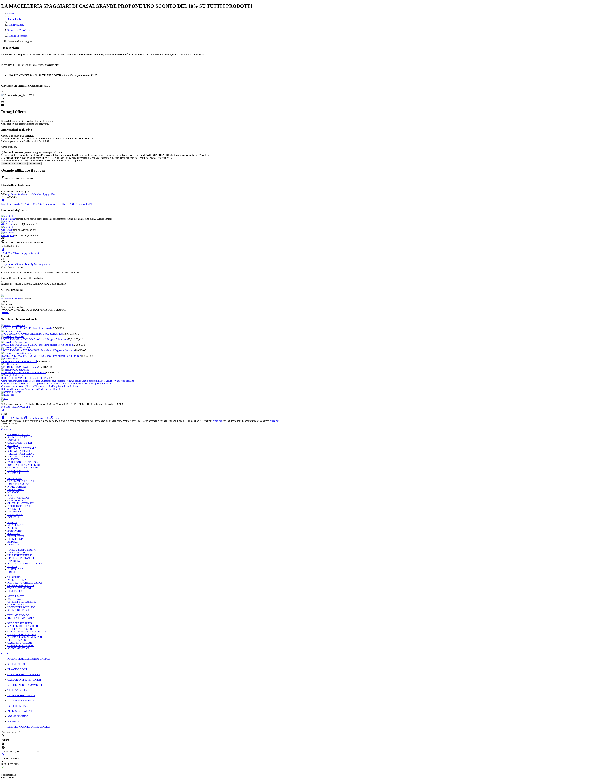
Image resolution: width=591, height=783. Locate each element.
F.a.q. (55, 386)
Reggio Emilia (38, 389)
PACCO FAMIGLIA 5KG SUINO (18, 344)
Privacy (30, 386)
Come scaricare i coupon (29, 383)
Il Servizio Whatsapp (114, 380)
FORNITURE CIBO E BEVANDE (19, 372)
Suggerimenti (75, 383)
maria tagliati (7, 235)
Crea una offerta (9, 383)
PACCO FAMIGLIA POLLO (16, 339)
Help (101, 380)
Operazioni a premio (92, 383)
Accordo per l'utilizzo (68, 386)
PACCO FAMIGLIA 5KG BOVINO (19, 350)
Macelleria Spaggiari (11, 298)
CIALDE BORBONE (12, 367)
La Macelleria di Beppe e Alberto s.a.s (44, 333)
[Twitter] (5, 313)
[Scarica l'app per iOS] (7, 394)
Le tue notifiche (61, 383)
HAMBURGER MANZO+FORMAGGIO (22, 356)
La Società (107, 383)
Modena (20, 389)
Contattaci (6, 386)
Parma (27, 389)
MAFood (41, 372)
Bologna (5, 389)
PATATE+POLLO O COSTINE (17, 328)
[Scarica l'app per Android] (11, 392)
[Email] (8, 313)
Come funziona (8, 380)
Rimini (56, 389)
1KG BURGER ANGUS (13, 333)
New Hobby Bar (40, 378)
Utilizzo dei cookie (43, 386)
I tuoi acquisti (47, 383)
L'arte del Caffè (29, 361)
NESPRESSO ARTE (11, 361)
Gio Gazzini (7, 224)
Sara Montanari (8, 218)
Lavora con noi (19, 386)
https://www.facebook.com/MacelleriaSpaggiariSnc (31, 194)
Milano (13, 389)
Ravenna (49, 389)
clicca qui (217, 421)
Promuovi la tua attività (70, 380)
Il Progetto (129, 380)
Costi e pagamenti (90, 380)
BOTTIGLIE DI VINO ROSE (16, 378)
